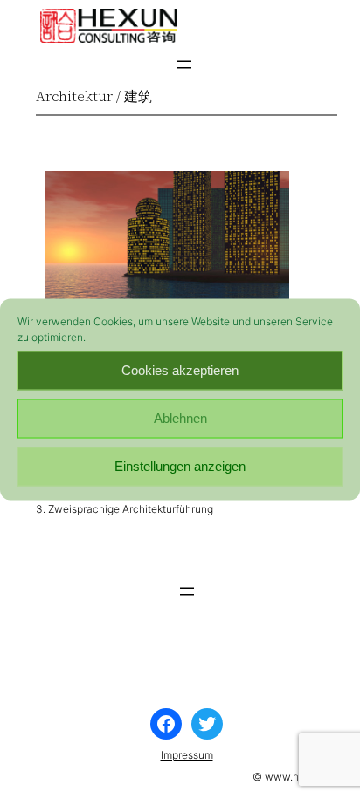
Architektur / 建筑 (94, 96)
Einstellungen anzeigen (180, 466)
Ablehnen (180, 418)
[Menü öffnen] (184, 64)
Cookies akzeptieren (180, 370)
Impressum (187, 754)
